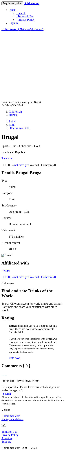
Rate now (7, 158)
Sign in (13, 23)
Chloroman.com (10, 416)
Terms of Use (24, 16)
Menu (12, 9)
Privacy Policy (25, 19)
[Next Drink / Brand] (5, 374)
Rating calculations (12, 419)
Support (6, 441)
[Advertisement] (33, 66)
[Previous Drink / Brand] (2, 374)
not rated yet (21, 165)
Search (20, 13)
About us (6, 438)
